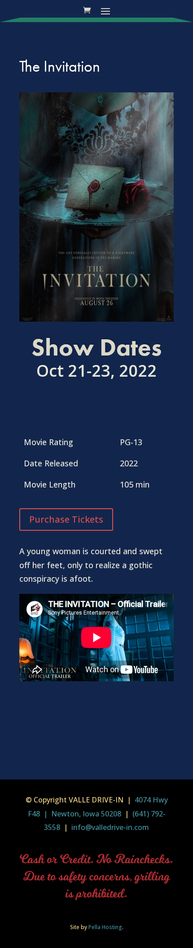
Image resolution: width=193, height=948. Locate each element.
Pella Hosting (105, 927)
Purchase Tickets (66, 519)
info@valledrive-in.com (109, 827)
